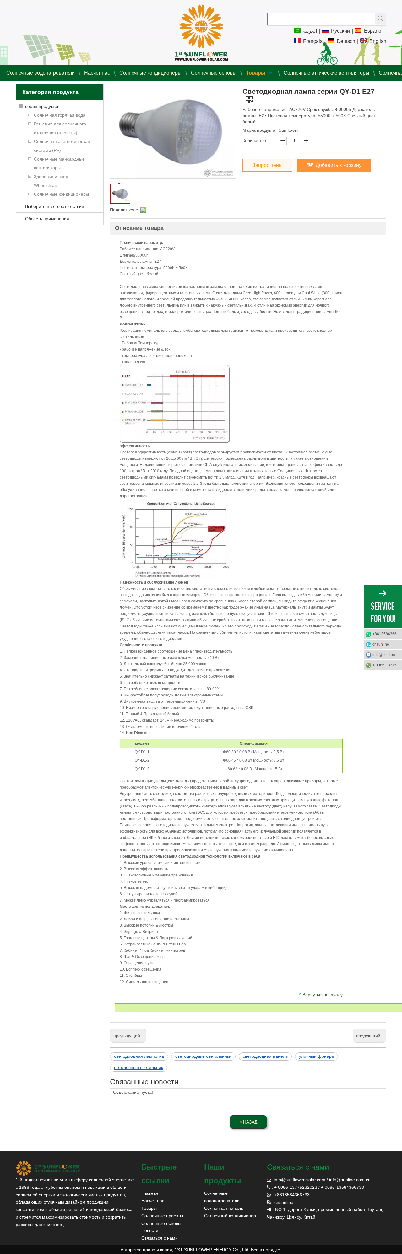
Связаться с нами (159, 1238)
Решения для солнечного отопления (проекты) (60, 128)
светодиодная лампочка (139, 1056)
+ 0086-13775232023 (387, 665)
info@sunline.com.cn (350, 1179)
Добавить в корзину (338, 165)
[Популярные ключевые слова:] (380, 18)
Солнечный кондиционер (230, 1215)
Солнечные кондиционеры (61, 194)
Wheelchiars (46, 185)
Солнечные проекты (162, 1215)
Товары (149, 1208)
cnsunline (380, 644)
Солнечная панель (223, 1208)
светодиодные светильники (203, 1056)
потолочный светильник (138, 1067)
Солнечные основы (161, 1223)
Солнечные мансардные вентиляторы (59, 163)
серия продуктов (42, 106)
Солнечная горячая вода (59, 115)
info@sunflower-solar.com (299, 1179)
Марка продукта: (259, 130)
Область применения (47, 218)
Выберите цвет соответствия (54, 206)
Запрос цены (267, 165)
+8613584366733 (387, 634)
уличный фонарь (316, 1056)
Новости (149, 1230)
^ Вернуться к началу (321, 994)
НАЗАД (249, 1121)
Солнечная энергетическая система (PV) (62, 146)
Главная (149, 1193)
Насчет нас (152, 1200)
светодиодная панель (265, 1056)
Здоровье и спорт (52, 176)
